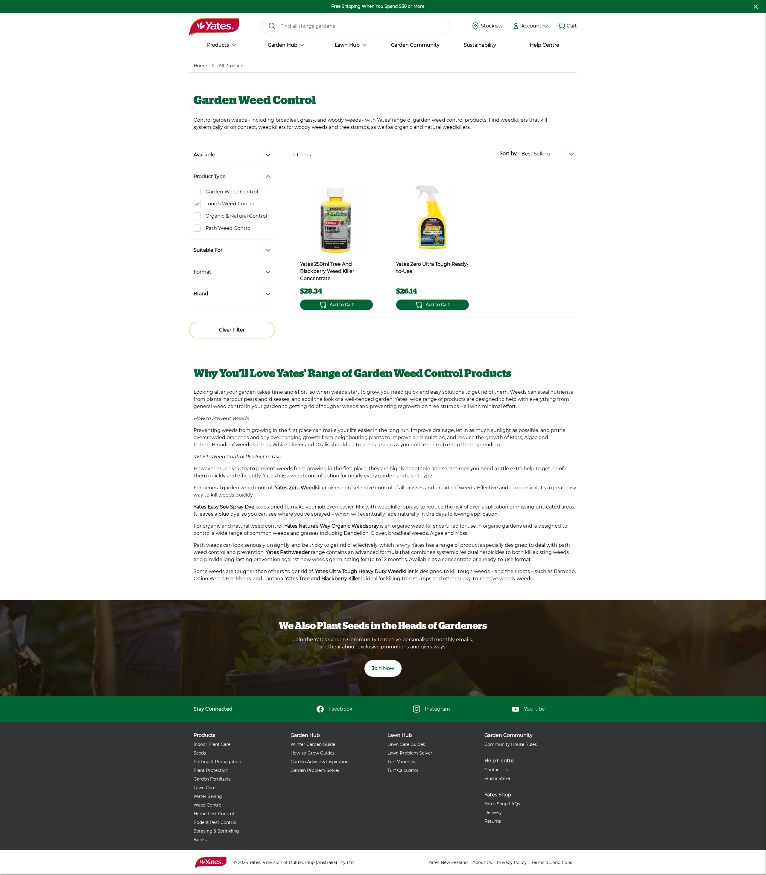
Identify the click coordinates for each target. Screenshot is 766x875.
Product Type (210, 176)
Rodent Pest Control (215, 822)
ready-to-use (498, 559)
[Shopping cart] (561, 26)
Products (218, 45)
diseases (279, 399)
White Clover (288, 445)
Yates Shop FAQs (502, 804)
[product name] (336, 219)
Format (202, 272)
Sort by (508, 153)
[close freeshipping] (755, 6)
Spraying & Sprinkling (216, 831)
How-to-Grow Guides (313, 753)
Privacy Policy (511, 862)
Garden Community (415, 45)
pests (250, 399)
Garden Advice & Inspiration (320, 761)
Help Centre (544, 45)
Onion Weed (209, 578)
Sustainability (480, 45)
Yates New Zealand (448, 862)
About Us (482, 862)
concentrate (457, 559)
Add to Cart (342, 304)
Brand (201, 294)
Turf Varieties (401, 761)
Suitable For (208, 250)
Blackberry (239, 578)
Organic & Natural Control (236, 216)
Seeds (200, 753)
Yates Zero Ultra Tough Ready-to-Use (432, 267)
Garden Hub (282, 45)
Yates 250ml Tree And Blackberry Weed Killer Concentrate (327, 271)
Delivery (493, 812)
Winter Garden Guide (313, 744)
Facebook (340, 709)
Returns (492, 821)
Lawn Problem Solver (409, 753)
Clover (378, 533)
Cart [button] (572, 26)
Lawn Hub (347, 45)
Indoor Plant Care (212, 744)
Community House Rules (510, 744)
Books (200, 839)
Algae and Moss (448, 533)
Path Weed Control (229, 228)
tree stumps (416, 578)
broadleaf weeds (408, 533)
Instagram (437, 709)
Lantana (273, 578)
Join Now (383, 668)
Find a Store (497, 778)
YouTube (534, 709)
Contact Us (496, 769)
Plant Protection (211, 770)
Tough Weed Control (231, 204)
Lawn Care (204, 787)
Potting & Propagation (217, 761)
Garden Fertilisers (212, 779)
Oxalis (322, 445)
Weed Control (208, 805)
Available (204, 155)
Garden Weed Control (232, 192)
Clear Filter (232, 330)
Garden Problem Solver (315, 770)
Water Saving (208, 796)
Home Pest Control (214, 813)
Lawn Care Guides (406, 744)
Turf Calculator (403, 770)
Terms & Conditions (551, 862)
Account (531, 26)
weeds (339, 392)
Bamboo (564, 571)
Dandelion (356, 533)
